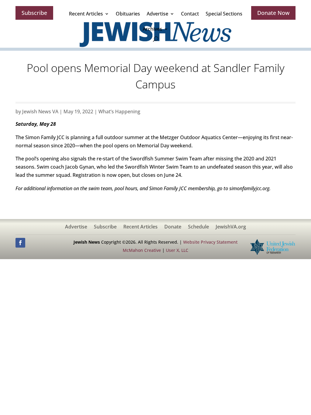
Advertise (157, 13)
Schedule (198, 227)
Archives (152, 29)
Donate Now (273, 12)
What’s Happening (119, 111)
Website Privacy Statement (210, 242)
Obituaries (128, 13)
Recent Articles (86, 13)
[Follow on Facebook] (20, 243)
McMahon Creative (142, 250)
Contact (190, 13)
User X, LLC (177, 250)
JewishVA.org (231, 227)
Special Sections (224, 13)
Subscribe (34, 12)
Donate (172, 227)
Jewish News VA (40, 111)
